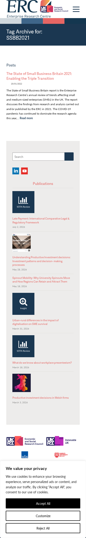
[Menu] (74, 9)
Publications (43, 183)
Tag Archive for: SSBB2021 (24, 34)
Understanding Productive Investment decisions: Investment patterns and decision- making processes (41, 261)
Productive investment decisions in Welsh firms (40, 398)
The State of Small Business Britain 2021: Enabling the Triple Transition (39, 76)
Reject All (43, 528)
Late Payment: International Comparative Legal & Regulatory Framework (40, 220)
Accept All (43, 503)
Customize (43, 515)
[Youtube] (24, 170)
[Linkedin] (15, 170)
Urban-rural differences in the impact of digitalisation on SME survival (35, 322)
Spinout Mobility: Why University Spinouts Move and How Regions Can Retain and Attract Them (41, 279)
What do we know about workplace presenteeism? (42, 363)
